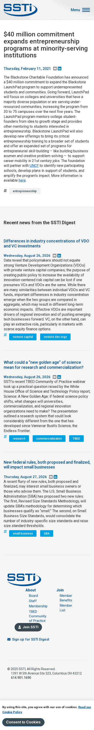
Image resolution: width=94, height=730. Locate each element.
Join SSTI (30, 627)
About (31, 590)
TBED (76, 438)
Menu (75, 10)
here (22, 180)
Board (33, 596)
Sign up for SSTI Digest (30, 639)
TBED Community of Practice (37, 616)
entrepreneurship (25, 191)
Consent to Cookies (23, 722)
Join (60, 590)
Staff (33, 601)
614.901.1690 (21, 677)
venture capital (23, 336)
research (19, 438)
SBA (47, 533)
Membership (38, 606)
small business (23, 533)
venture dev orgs (55, 336)
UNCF (34, 165)
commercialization (49, 438)
